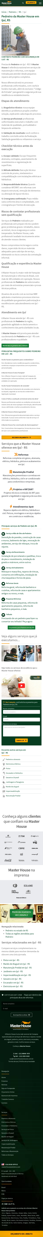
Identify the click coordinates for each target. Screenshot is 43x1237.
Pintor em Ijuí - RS (11, 960)
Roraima (38, 1220)
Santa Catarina (17, 1223)
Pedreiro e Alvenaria (8, 1118)
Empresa (5, 1081)
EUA (3, 1194)
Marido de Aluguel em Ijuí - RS (16, 964)
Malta (4, 1191)
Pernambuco (32, 1218)
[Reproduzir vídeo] (21, 685)
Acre (3, 1213)
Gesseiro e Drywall (12, 777)
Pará (21, 1218)
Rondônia (32, 1220)
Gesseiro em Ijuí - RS (12, 979)
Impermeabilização (13, 791)
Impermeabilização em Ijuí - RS (17, 975)
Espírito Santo (11, 1215)
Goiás (18, 1215)
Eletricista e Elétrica (13, 764)
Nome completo (8, 709)
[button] (22, 685)
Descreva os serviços (10, 724)
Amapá (21, 1213)
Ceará (29, 1213)
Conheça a (21, 1046)
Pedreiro (12, 12)
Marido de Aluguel (8, 1137)
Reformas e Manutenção (10, 1151)
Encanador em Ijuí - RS (13, 982)
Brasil (4, 1187)
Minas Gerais (31, 1215)
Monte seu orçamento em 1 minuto (15, 346)
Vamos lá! (20, 740)
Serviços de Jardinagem (10, 1140)
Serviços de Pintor (8, 1129)
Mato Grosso (15, 1218)
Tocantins (5, 1225)
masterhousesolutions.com (11, 1167)
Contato (4, 1103)
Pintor (8, 768)
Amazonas (14, 1213)
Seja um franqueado (8, 1088)
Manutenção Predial (13, 796)
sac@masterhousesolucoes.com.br (21, 1059)
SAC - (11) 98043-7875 (22, 1053)
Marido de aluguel (12, 787)
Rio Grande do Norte (22, 1220)
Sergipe (25, 1223)
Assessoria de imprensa (9, 1096)
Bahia (25, 1213)
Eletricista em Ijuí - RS (13, 986)
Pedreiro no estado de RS (17, 930)
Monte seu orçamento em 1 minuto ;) (21, 913)
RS (20, 12)
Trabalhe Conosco (8, 1099)
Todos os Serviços (8, 1155)
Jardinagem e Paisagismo (15, 782)
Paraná (4, 1220)
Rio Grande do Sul (7, 1223)
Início (4, 12)
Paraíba (25, 1218)
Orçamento (31, 2)
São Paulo (32, 1223)
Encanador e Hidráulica (14, 773)
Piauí (38, 1218)
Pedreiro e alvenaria (13, 759)
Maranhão (24, 1215)
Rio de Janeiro (11, 1220)
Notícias (4, 1085)
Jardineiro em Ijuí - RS (13, 971)
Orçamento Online (8, 1092)
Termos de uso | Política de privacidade (21, 1061)
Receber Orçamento (20, 437)
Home (4, 1077)
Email (5, 716)
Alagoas (8, 1213)
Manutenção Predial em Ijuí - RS (17, 967)
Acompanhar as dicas (20, 1015)
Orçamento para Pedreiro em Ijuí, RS (21, 627)
